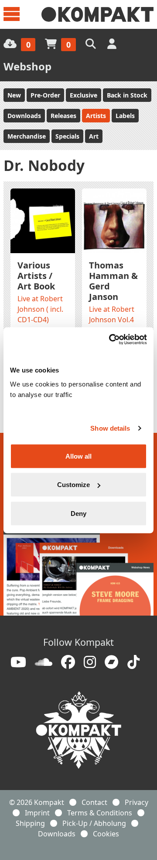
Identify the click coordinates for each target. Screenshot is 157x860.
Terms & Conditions (99, 813)
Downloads (24, 115)
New (14, 95)
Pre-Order (45, 95)
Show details (110, 428)
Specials (67, 136)
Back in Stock (127, 95)
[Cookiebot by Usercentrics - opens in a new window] (111, 339)
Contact (94, 802)
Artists (96, 115)
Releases (63, 115)
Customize (73, 484)
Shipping (30, 823)
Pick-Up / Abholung (94, 823)
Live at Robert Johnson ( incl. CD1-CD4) (40, 309)
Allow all (78, 456)
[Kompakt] (97, 14)
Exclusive (83, 95)
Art (94, 136)
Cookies (106, 834)
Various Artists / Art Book (36, 275)
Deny (78, 513)
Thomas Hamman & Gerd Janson (113, 281)
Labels (125, 115)
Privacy (136, 802)
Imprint (37, 813)
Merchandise (26, 136)
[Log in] (112, 43)
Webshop (27, 66)
